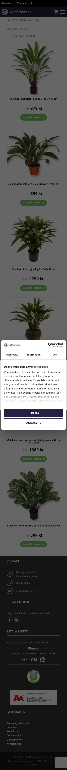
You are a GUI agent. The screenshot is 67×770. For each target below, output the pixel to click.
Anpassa (31, 422)
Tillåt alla (33, 412)
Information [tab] (33, 354)
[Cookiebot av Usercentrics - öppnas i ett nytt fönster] (48, 345)
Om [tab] (55, 354)
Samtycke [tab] (12, 354)
